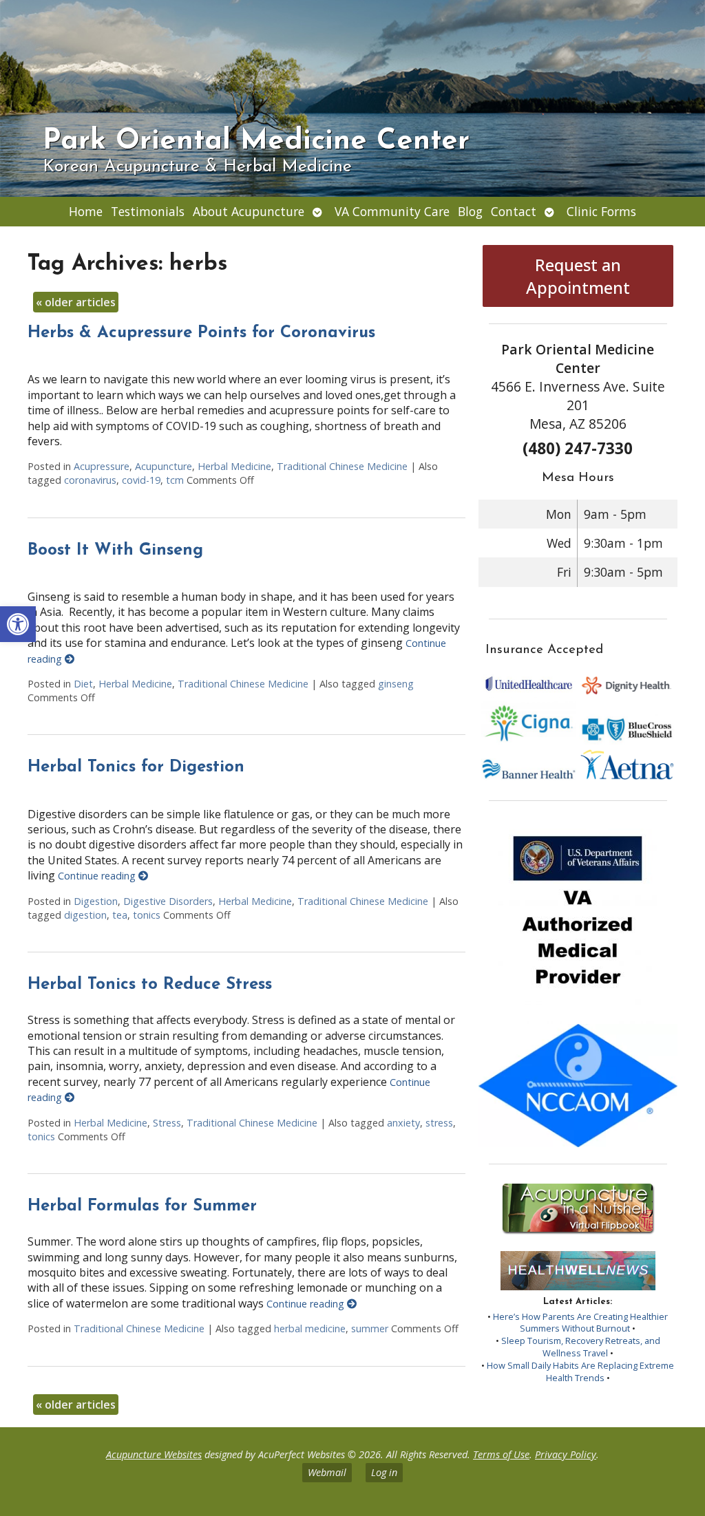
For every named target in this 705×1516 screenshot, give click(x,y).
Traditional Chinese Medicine (342, 466)
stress (439, 1122)
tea (119, 914)
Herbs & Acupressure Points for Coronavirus (201, 333)
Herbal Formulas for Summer (142, 1206)
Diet (83, 683)
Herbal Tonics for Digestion (136, 767)
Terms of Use (501, 1454)
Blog (470, 211)
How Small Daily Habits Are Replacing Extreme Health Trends (580, 1371)
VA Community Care (392, 211)
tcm (175, 480)
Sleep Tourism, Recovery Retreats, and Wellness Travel (580, 1346)
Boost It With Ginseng (115, 550)
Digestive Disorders (168, 901)
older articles (76, 302)
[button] (18, 624)
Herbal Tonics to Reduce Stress (150, 984)
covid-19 (141, 480)
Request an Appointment (578, 276)
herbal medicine (310, 1328)
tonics (146, 914)
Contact (513, 211)
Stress (167, 1122)
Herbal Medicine (234, 466)
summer (369, 1328)
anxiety (403, 1122)
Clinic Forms (601, 211)
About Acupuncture (248, 211)
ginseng (396, 683)
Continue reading (98, 875)
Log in (384, 1472)
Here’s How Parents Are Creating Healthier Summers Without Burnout (580, 1322)
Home (86, 211)
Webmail (327, 1472)
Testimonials (148, 211)
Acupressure (101, 466)
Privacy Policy (565, 1454)
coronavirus (90, 480)
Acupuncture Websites (154, 1454)
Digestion (96, 901)
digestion (85, 914)
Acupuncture (163, 466)
